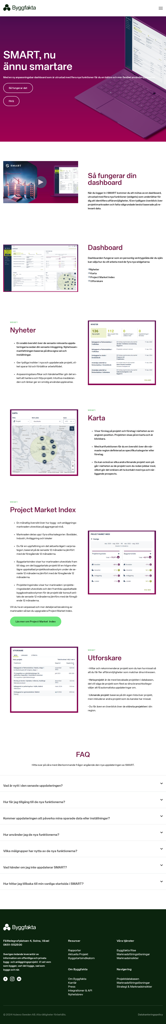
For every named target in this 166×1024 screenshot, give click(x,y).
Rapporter (74, 950)
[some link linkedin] (20, 979)
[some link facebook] (6, 979)
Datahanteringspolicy (150, 1014)
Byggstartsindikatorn (81, 958)
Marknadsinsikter (128, 958)
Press (71, 986)
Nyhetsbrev (75, 994)
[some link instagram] (13, 979)
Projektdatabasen (128, 979)
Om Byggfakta (77, 979)
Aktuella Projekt (78, 954)
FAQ (11, 101)
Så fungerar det (18, 88)
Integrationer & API (80, 990)
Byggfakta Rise (126, 950)
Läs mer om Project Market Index (36, 621)
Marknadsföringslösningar (133, 954)
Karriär (72, 982)
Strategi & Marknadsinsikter (134, 986)
